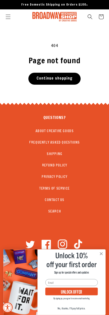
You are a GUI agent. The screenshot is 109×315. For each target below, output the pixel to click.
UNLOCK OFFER (71, 292)
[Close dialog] (101, 254)
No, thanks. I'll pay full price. (71, 308)
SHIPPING (54, 153)
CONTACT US (54, 199)
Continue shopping (54, 78)
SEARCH (54, 211)
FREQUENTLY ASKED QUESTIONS (54, 142)
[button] (8, 16)
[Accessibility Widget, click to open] (8, 307)
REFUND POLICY (54, 165)
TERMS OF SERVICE (54, 188)
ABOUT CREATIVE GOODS (54, 130)
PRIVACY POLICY (54, 176)
